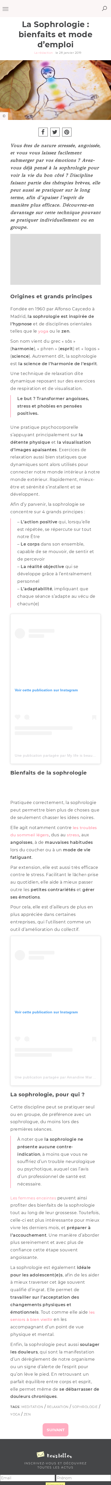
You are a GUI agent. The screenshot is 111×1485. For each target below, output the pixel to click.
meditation (32, 1407)
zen (27, 1414)
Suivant (56, 1429)
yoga (43, 331)
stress (73, 834)
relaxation (58, 1407)
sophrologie (85, 1407)
